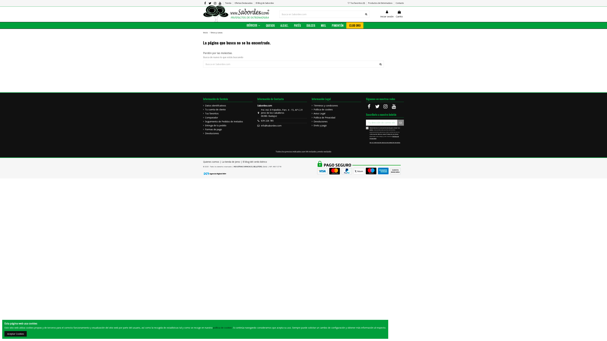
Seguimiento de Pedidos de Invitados (224, 121)
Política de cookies (323, 109)
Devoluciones (212, 133)
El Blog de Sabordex (265, 3)
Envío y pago (320, 125)
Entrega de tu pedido (215, 125)
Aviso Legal (319, 113)
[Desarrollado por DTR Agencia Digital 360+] (215, 173)
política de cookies (222, 327)
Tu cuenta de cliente (215, 109)
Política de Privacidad (324, 117)
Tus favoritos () (357, 3)
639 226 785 (267, 120)
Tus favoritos (212, 113)
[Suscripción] (400, 123)
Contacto (400, 3)
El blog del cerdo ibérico (255, 161)
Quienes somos (211, 161)
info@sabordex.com (271, 125)
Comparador (211, 117)
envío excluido (324, 151)
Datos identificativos (215, 105)
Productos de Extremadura (380, 3)
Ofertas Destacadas (244, 3)
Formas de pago (213, 129)
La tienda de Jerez (231, 161)
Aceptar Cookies (15, 333)
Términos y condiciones (326, 105)
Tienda (228, 3)
